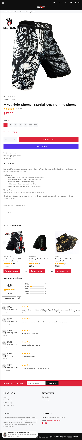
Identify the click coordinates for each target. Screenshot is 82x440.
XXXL (35, 124)
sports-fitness (17, 156)
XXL (30, 124)
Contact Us (45, 397)
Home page (45, 400)
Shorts (9, 158)
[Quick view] (26, 271)
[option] (15, 250)
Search (6, 397)
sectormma (12, 153)
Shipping (14, 132)
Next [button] (78, 242)
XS (5, 124)
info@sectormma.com (54, 420)
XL (25, 124)
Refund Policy (8, 403)
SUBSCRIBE (52, 383)
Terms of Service (9, 405)
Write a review (9, 298)
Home (5, 12)
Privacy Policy (8, 400)
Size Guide (7, 132)
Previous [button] (4, 242)
